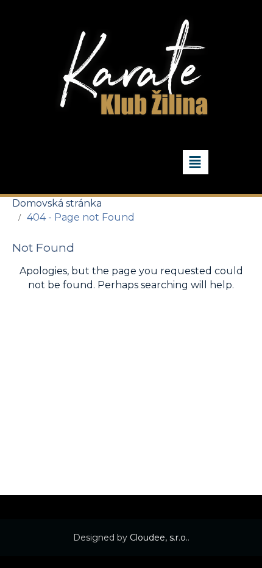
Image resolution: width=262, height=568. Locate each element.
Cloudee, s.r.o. (159, 537)
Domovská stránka (57, 203)
